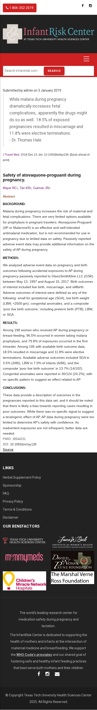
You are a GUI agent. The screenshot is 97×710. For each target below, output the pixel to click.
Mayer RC (9, 188)
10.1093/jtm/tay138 (23, 444)
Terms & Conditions (17, 509)
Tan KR (25, 188)
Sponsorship (12, 485)
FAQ (6, 493)
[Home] (48, 34)
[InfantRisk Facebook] (38, 674)
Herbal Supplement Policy (22, 477)
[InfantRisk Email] (57, 674)
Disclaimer (10, 517)
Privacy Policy (13, 501)
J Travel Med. (11, 154)
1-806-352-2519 (20, 8)
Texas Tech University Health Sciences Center (58, 695)
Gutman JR (41, 188)
